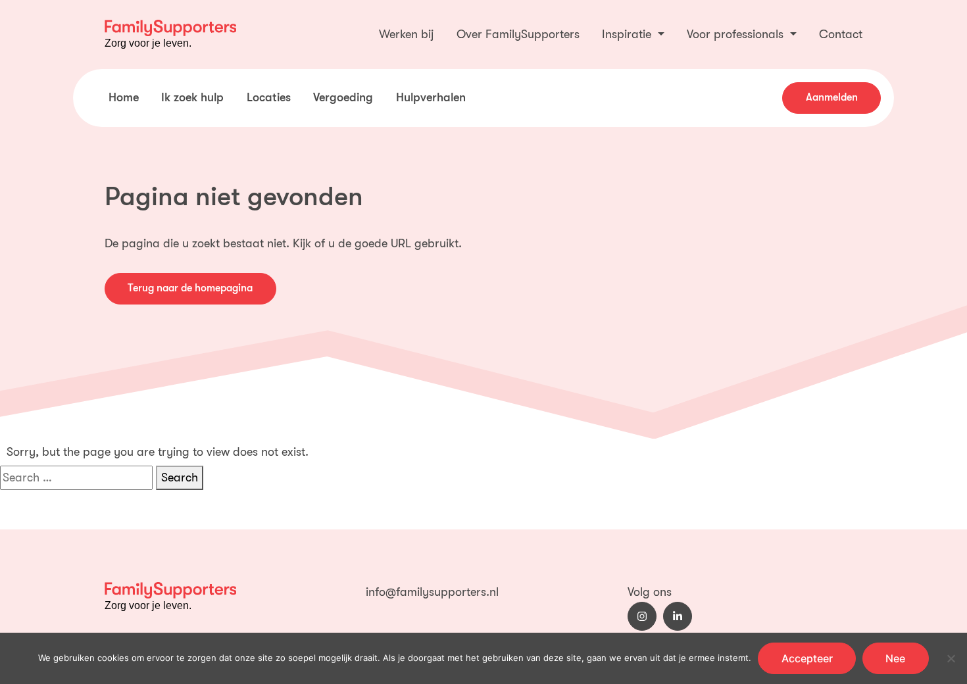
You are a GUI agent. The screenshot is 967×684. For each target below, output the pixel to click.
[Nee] (950, 658)
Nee (895, 658)
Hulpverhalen (431, 97)
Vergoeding (343, 97)
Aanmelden (832, 97)
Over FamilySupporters (518, 34)
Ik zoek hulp (192, 97)
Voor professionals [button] (737, 34)
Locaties (269, 97)
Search (179, 477)
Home (124, 97)
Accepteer (807, 658)
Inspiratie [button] (628, 34)
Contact (840, 34)
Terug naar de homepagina (190, 288)
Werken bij (406, 34)
